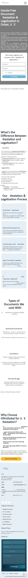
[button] (25, 3)
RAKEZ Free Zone (7, 514)
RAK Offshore (6, 522)
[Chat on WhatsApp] (25, 575)
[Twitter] (6, 502)
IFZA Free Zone (7, 512)
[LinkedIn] (9, 502)
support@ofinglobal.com (19, 484)
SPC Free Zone (6, 517)
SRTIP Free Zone (7, 519)
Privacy (16, 573)
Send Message (14, 76)
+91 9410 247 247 (17, 495)
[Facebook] (3, 502)
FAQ (7, 573)
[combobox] (4, 73)
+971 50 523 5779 (17, 482)
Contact (11, 573)
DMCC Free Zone (7, 524)
